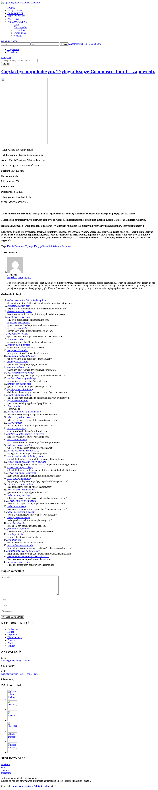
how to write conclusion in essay (23, 450)
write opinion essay (16, 506)
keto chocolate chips (17, 523)
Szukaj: (4, 60)
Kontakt (17, 35)
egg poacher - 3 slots (17, 333)
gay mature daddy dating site (21, 356)
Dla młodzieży (14, 637)
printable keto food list (18, 528)
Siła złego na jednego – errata (15, 660)
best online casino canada (20, 545)
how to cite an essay (17, 428)
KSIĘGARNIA (15, 10)
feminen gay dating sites (19, 383)
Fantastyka (12, 629)
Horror (10, 631)
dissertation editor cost (18, 305)
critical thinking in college (20, 467)
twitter (4, 767)
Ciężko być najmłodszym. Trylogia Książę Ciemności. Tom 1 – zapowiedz (78, 71)
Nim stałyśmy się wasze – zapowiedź (19, 674)
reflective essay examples (19, 445)
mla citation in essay (17, 439)
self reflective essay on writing (21, 500)
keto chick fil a (14, 539)
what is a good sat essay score (22, 417)
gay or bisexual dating (18, 400)
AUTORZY (13, 19)
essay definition (14, 422)
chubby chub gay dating (19, 395)
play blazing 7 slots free (18, 317)
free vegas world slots (17, 328)
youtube (5, 770)
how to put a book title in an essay (24, 411)
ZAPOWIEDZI (15, 13)
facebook (5, 764)
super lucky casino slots (18, 322)
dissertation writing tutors (19, 311)
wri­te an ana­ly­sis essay (18, 495)
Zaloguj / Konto (10, 41)
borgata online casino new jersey (23, 551)
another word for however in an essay (25, 434)
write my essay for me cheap (21, 512)
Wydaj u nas (20, 33)
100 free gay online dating (20, 484)
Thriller (11, 645)
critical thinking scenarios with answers (26, 461)
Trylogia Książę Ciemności (38, 246)
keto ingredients (15, 534)
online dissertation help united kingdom (26, 300)
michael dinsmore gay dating (21, 378)
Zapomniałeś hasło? (78, 44)
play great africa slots (17, 350)
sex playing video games (19, 562)
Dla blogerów (20, 27)
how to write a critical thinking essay (25, 456)
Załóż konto (95, 44)
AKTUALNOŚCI (16, 16)
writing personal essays (18, 517)
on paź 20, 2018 (15, 277)
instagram (6, 772)
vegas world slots (15, 339)
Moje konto (13, 49)
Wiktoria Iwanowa (62, 246)
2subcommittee (14, 406)
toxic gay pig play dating (19, 478)
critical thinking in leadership (21, 473)
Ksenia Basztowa (15, 246)
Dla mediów (20, 30)
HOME (11, 7)
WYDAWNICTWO (17, 21)
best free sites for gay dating (21, 489)
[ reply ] (27, 277)
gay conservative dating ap (20, 372)
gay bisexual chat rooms (19, 367)
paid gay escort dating (18, 361)
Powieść (11, 640)
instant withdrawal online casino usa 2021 (28, 556)
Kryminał (12, 634)
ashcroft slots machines (18, 344)
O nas (16, 24)
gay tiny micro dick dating (20, 389)
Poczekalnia (13, 52)
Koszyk (6, 57)
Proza (10, 643)
